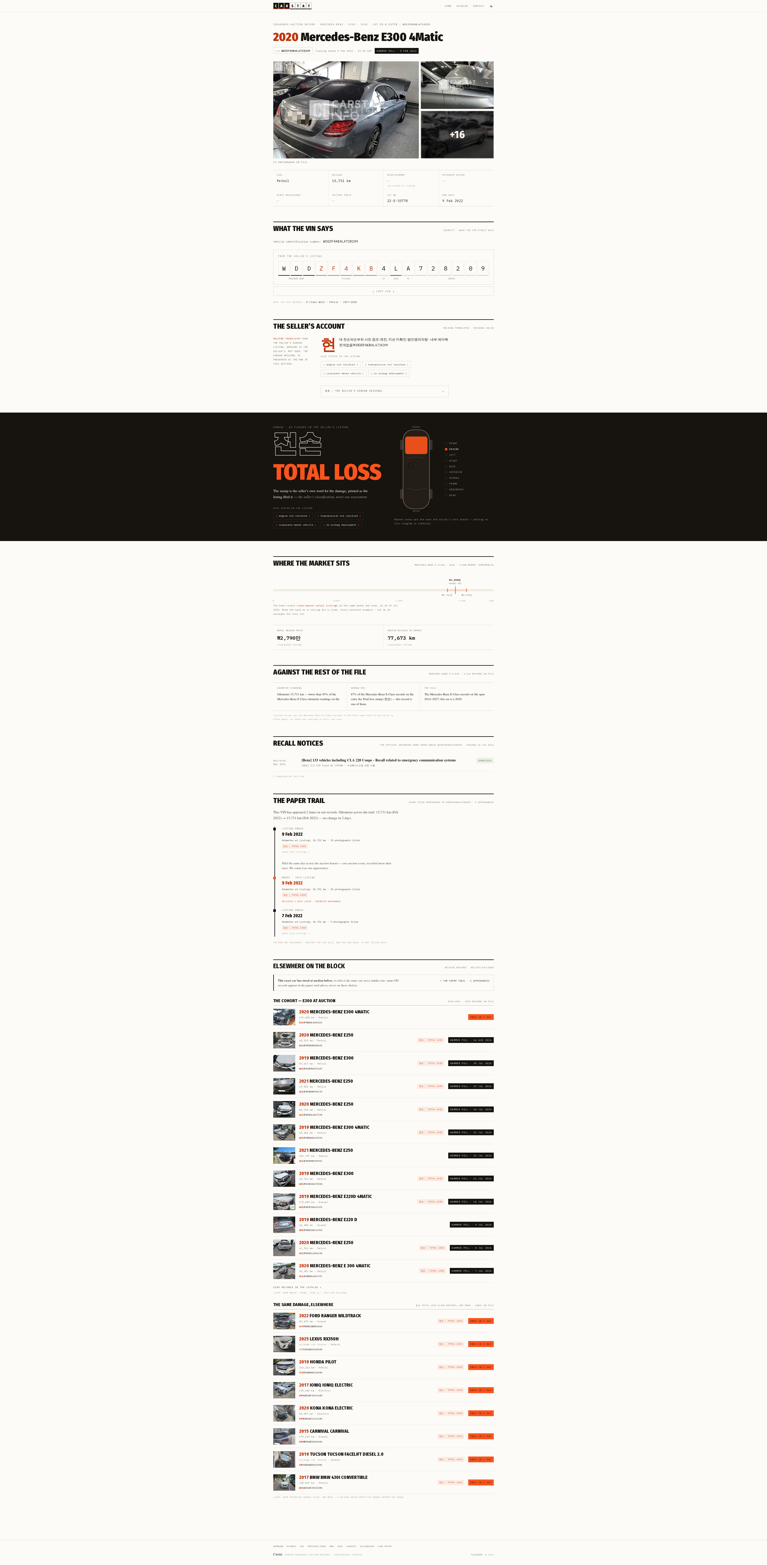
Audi (340, 1546)
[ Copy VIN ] (383, 291)
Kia (302, 1546)
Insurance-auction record (294, 24)
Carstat (278, 1554)
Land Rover (384, 1546)
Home (448, 5)
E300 (352, 24)
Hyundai (291, 1546)
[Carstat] (292, 6)
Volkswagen (367, 1546)
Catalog (462, 5)
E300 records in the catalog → (297, 1287)
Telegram (476, 1554)
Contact (478, 5)
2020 (364, 24)
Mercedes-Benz (332, 24)
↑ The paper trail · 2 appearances (465, 980)
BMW (332, 1546)
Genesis (351, 1546)
